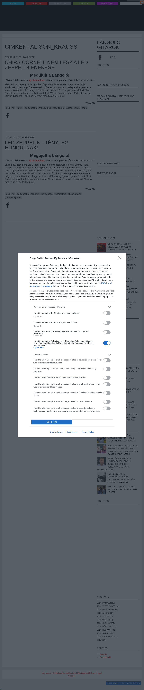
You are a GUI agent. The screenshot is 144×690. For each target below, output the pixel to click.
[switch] (107, 313)
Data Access (72, 432)
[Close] (120, 258)
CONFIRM (52, 422)
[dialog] (72, 345)
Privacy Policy (88, 432)
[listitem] (72, 306)
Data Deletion (56, 432)
